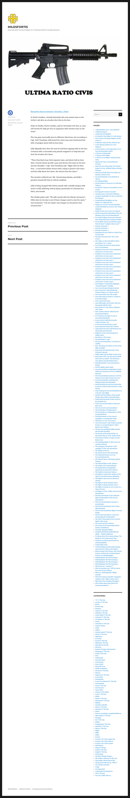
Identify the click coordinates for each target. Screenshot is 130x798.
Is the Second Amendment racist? (106, 324)
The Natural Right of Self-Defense (106, 463)
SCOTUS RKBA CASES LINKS (104, 367)
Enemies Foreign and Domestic (105, 649)
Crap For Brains (100, 626)
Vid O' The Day (100, 773)
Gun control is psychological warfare (107, 288)
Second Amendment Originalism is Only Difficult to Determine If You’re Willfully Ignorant (108, 372)
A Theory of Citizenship (102, 153)
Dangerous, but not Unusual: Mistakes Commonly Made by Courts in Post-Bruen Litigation (108, 207)
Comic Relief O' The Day (103, 615)
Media (97, 696)
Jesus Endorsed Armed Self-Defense (107, 326)
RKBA (97, 733)
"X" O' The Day (100, 600)
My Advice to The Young (103, 337)
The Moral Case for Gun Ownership (106, 453)
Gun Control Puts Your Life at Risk (106, 294)
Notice (97, 711)
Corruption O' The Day (102, 619)
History (97, 673)
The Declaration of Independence (106, 410)
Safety (97, 735)
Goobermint (99, 658)
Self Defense (12, 123)
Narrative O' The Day (102, 709)
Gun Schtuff (99, 664)
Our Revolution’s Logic (102, 339)
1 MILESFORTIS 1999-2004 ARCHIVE (107, 130)
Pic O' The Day (100, 720)
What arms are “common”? (104, 566)
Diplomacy (98, 636)
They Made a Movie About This (105, 760)
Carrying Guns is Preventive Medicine (107, 194)
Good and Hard (100, 660)
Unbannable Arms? (101, 545)
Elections (98, 647)
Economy (98, 639)
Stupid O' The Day (101, 752)
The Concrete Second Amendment (106, 408)
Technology (99, 754)
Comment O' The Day (102, 617)
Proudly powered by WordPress (42, 789)
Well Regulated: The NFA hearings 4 (106, 564)
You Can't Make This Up (103, 775)
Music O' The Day (101, 707)
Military (97, 703)
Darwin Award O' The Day (103, 632)
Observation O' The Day (102, 716)
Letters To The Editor (102, 692)
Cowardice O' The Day (102, 624)
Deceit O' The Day (101, 634)
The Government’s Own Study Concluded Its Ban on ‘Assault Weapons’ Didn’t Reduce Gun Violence (108, 425)
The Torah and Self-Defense (104, 523)
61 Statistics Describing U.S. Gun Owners (108, 136)
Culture (97, 630)
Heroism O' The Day (101, 671)
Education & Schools (102, 645)
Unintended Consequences (104, 771)
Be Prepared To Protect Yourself (105, 192)
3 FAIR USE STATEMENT (103, 134)
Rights (97, 730)
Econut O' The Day (101, 641)
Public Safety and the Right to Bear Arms (108, 354)
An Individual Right (101, 181)
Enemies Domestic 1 (101, 226)
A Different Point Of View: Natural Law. (107, 143)
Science (97, 737)
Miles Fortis (11, 117)
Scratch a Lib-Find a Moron (104, 741)
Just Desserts (99, 688)
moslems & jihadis (101, 705)
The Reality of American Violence (106, 472)
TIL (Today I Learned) (102, 765)
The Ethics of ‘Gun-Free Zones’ (105, 421)
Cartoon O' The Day (101, 611)
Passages (98, 718)
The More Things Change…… (104, 756)
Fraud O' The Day (100, 653)
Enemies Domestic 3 (101, 230)
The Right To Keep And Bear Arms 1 (106, 483)
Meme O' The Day (101, 698)
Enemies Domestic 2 (101, 228)
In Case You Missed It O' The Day (105, 681)
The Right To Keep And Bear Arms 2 (106, 485)
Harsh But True (100, 666)
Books (97, 604)
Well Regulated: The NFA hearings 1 (106, 558)
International (99, 683)
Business (98, 609)
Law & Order (99, 690)
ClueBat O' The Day (101, 613)
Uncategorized (100, 769)
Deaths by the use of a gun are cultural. (107, 211)
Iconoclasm (99, 677)
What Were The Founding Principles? (107, 581)
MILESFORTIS (18, 27)
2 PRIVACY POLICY (101, 132)
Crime (97, 628)
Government (99, 662)
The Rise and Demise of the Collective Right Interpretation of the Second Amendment (107, 498)
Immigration (99, 679)
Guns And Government (102, 301)
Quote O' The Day (100, 728)
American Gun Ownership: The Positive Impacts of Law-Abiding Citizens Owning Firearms (108, 168)
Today (97, 767)
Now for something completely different (108, 713)
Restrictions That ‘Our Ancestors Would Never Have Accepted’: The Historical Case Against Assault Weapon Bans (108, 359)
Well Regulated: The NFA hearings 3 (106, 562)
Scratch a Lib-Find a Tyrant (104, 743)
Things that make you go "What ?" (106, 763)
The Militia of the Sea (102, 451)
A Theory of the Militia (102, 155)
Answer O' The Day (101, 602)
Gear (96, 656)
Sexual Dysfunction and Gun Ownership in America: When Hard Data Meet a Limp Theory (108, 387)
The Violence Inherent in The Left (106, 758)
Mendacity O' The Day (102, 701)
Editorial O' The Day (101, 643)
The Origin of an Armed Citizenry (105, 466)
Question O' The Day (101, 726)
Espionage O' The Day (102, 651)
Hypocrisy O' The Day (102, 675)
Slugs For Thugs (100, 748)
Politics (97, 722)
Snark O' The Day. (101, 750)
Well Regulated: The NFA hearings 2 (106, 560)
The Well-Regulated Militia (104, 530)
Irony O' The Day (100, 686)
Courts (97, 621)
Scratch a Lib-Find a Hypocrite (105, 739)
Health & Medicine (101, 668)
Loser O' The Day (100, 694)
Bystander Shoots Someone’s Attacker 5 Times (50, 112)
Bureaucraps (99, 606)
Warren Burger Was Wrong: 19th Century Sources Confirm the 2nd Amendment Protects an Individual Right (108, 553)
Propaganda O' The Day (102, 724)
